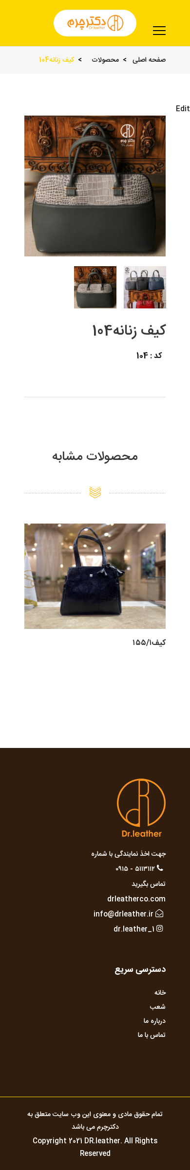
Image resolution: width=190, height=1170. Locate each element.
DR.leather (102, 1141)
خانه (160, 993)
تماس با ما (152, 1035)
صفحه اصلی (149, 60)
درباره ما (155, 1021)
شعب (158, 1007)
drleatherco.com (136, 899)
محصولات (105, 60)
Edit (183, 109)
